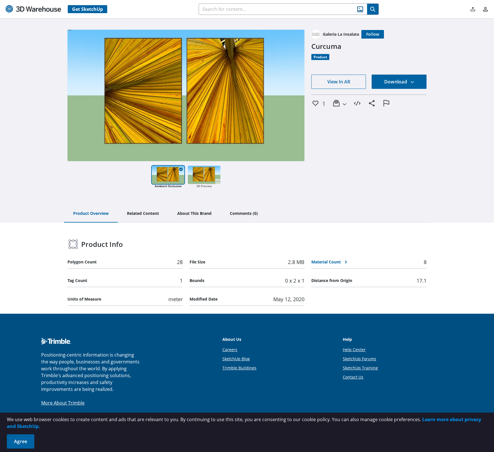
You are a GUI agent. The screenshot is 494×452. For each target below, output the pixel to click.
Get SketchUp (87, 9)
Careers (229, 349)
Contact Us (353, 377)
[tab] (91, 214)
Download (396, 82)
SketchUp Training (360, 368)
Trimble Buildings (239, 368)
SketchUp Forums (359, 358)
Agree (20, 441)
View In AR (338, 82)
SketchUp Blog (236, 358)
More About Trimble (63, 403)
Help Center (354, 349)
